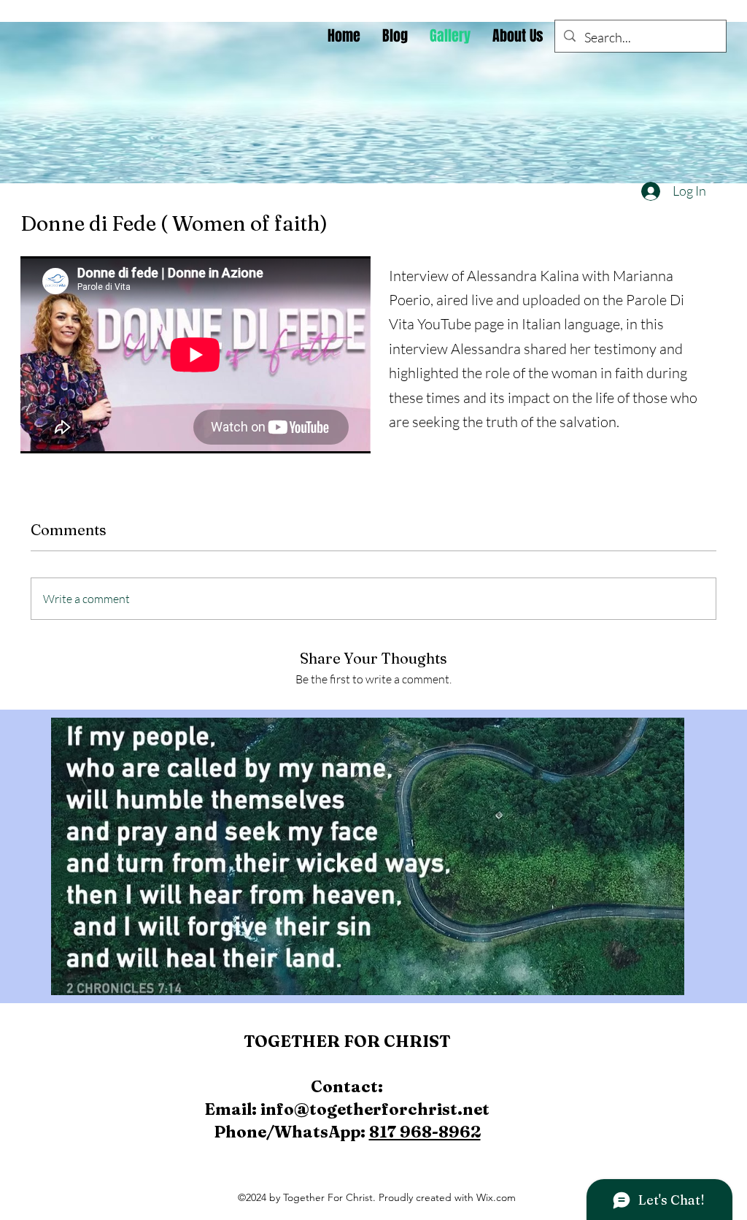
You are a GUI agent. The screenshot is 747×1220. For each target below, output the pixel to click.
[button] (367, 856)
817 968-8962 (425, 1131)
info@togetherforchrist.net (374, 1109)
